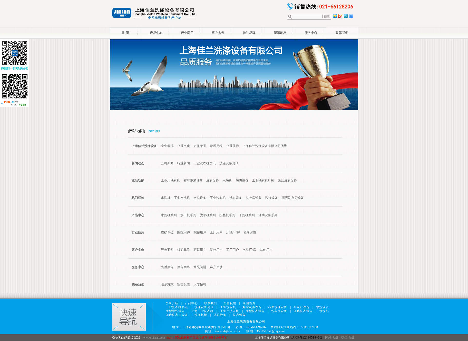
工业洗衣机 (218, 198)
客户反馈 (216, 267)
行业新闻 (183, 163)
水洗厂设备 (302, 307)
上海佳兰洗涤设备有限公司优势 (265, 146)
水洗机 (227, 180)
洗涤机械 (201, 315)
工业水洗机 (182, 198)
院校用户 (200, 232)
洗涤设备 (242, 180)
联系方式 (167, 284)
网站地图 (331, 337)
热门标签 (138, 198)
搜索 (327, 16)
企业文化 (183, 146)
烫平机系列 (208, 215)
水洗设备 (200, 198)
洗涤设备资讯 (228, 163)
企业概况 (167, 146)
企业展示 (232, 146)
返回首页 (249, 303)
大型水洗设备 (175, 311)
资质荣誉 (200, 146)
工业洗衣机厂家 (263, 180)
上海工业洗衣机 (202, 311)
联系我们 (342, 33)
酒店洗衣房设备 (293, 198)
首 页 (125, 33)
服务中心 (311, 33)
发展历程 (216, 146)
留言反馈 (183, 284)
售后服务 (167, 267)
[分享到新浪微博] (340, 16)
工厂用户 (216, 232)
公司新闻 (167, 163)
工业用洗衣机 (170, 180)
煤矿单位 (167, 232)
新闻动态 (280, 33)
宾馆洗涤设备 (252, 307)
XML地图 (347, 337)
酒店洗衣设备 (287, 180)
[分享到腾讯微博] (345, 16)
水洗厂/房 (233, 232)
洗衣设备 (212, 180)
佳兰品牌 (249, 33)
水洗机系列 (169, 215)
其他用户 (266, 250)
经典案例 (167, 250)
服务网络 (183, 267)
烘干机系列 (188, 215)
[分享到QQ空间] (334, 16)
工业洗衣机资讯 (205, 163)
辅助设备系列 (267, 215)
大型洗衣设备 (255, 311)
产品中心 (156, 33)
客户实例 (218, 33)
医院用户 (183, 232)
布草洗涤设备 (193, 180)
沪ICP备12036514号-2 (306, 337)
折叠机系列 (227, 215)
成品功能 (138, 180)
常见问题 (200, 267)
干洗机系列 (247, 215)
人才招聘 (200, 284)
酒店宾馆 (250, 232)
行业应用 (187, 33)
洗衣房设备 (254, 198)
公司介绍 (172, 303)
